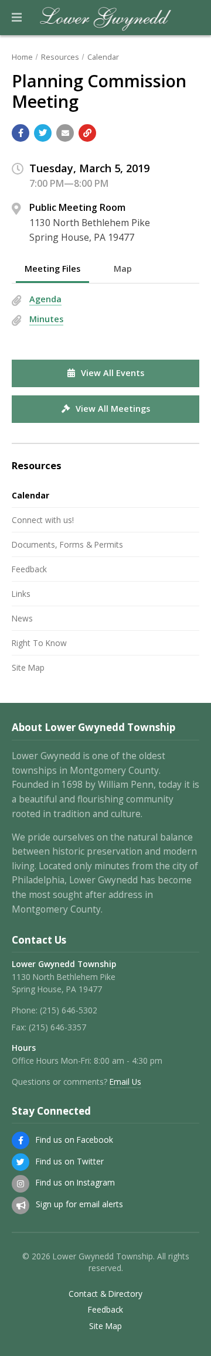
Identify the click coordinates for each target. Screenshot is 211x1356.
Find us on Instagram (75, 1182)
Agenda (45, 299)
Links (21, 593)
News (22, 618)
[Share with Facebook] (20, 133)
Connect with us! (43, 519)
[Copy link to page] (87, 133)
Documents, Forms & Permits (67, 544)
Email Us (125, 1081)
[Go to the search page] (192, 18)
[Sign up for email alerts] (20, 1205)
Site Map (28, 667)
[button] (17, 17)
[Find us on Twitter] (20, 1162)
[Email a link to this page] (65, 133)
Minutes (46, 319)
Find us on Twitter (70, 1161)
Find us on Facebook (74, 1139)
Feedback (29, 569)
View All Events (112, 372)
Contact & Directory (105, 1294)
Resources (60, 57)
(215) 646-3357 (57, 1027)
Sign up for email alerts (79, 1204)
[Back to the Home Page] (106, 17)
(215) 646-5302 (68, 1010)
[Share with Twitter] (43, 133)
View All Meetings (113, 408)
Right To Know (39, 642)
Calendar (103, 57)
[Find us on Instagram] (20, 1184)
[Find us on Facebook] (20, 1140)
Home (22, 57)
